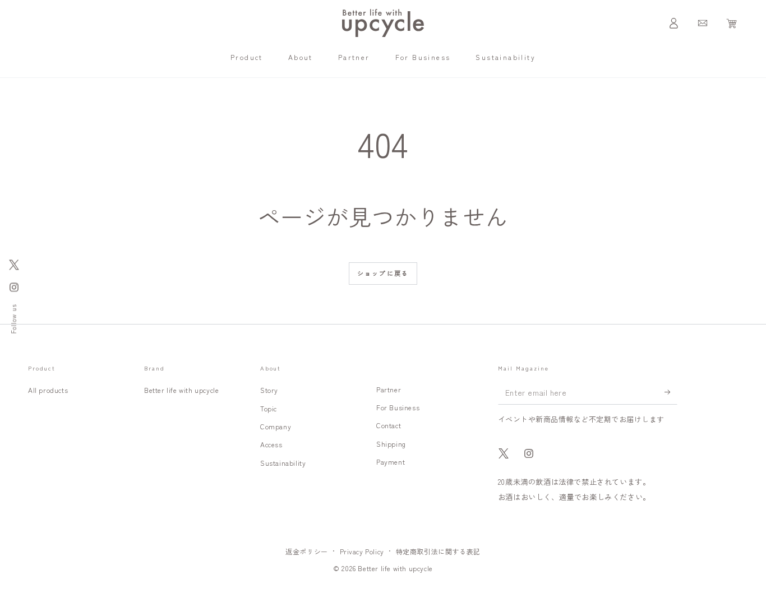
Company (275, 426)
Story (269, 390)
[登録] (671, 391)
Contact (388, 425)
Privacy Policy (362, 551)
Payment (390, 461)
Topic (268, 408)
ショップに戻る (383, 272)
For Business (397, 407)
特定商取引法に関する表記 (438, 551)
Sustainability (283, 462)
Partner (388, 389)
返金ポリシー (306, 551)
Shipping (391, 443)
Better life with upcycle (181, 390)
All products (48, 390)
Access (271, 444)
